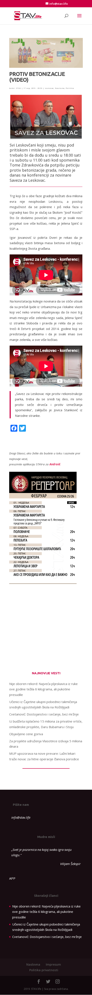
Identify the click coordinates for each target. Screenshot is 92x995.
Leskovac (49, 88)
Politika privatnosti (43, 970)
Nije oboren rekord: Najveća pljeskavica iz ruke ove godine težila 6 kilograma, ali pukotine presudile (43, 689)
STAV (18, 88)
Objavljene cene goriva (26, 734)
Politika (70, 88)
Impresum (53, 964)
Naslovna (59, 88)
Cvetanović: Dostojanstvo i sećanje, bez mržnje (44, 714)
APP (12, 878)
